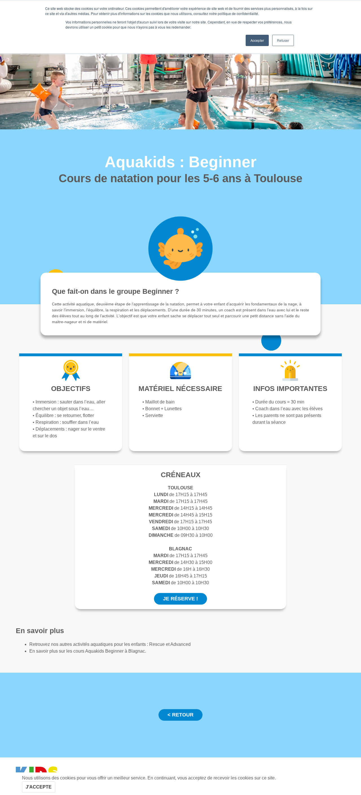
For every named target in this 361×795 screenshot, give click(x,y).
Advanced (180, 644)
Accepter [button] (257, 40)
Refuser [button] (283, 40)
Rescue (157, 644)
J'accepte (39, 787)
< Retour (180, 715)
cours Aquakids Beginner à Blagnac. (109, 651)
